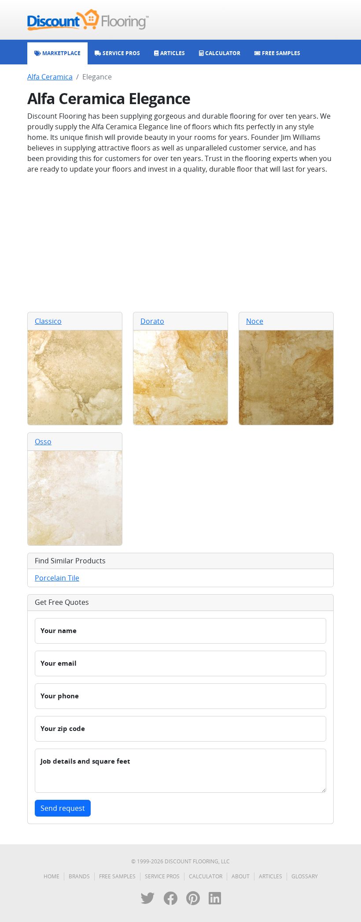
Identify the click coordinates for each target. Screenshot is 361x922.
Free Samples (117, 876)
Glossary (304, 876)
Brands (79, 876)
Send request (63, 808)
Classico (48, 321)
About (241, 876)
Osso (43, 441)
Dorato (152, 321)
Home (51, 876)
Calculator (205, 876)
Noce (254, 321)
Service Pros (162, 876)
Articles (270, 876)
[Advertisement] (180, 243)
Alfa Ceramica (50, 77)
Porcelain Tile (57, 578)
